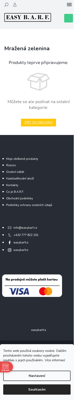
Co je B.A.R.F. (15, 192)
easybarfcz (20, 242)
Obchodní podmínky (19, 198)
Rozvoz (11, 165)
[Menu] (69, 4)
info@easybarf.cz (25, 228)
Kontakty (12, 185)
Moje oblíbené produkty (22, 159)
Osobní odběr (15, 172)
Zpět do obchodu (38, 122)
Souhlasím (37, 389)
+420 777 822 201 (25, 235)
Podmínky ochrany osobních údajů (29, 205)
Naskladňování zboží (20, 178)
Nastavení (37, 375)
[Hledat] (6, 4)
